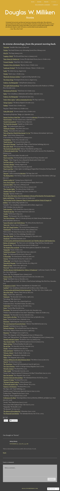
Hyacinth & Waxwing (9, 144)
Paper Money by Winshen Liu (11, 59)
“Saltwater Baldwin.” (9, 328)
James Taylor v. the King (10, 317)
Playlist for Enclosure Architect (12, 77)
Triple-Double (7, 371)
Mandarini (6, 239)
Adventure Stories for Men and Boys (13, 378)
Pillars (5, 295)
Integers (6, 216)
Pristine (6, 50)
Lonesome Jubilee (8, 185)
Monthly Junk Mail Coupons (11, 340)
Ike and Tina (7, 346)
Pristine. (6, 74)
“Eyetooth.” (6, 326)
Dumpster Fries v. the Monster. (12, 65)
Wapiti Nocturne (8, 142)
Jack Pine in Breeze (8, 162)
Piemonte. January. (9, 369)
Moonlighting (7, 140)
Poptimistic (7, 297)
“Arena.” (5, 319)
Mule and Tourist (8, 351)
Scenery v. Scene (8, 277)
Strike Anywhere (8, 209)
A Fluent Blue (7, 257)
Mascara (6, 174)
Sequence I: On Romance (10, 387)
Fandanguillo (7, 230)
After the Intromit (8, 376)
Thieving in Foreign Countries (11, 382)
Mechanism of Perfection (10, 91)
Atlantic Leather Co (8, 180)
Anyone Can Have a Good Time (11, 118)
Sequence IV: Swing (9, 380)
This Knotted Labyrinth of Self (12, 149)
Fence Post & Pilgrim (9, 183)
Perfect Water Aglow (9, 100)
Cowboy (6, 214)
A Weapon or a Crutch (9, 286)
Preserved (6, 268)
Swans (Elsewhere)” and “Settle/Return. (14, 223)
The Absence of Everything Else (12, 411)
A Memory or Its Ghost (9, 398)
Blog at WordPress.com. (30, 488)
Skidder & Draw (8, 266)
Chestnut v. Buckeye (9, 165)
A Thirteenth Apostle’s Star (10, 151)
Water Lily (6, 225)
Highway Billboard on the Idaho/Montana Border (17, 360)
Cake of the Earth (8, 112)
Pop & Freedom (8, 120)
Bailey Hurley (13, 441)
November (6, 194)
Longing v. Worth (8, 56)
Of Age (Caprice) (8, 103)
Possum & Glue (8, 245)
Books (39, 2)
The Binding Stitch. (9, 176)
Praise (46, 2)
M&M (5, 156)
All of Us (5, 53)
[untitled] (6, 288)
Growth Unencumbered (10, 122)
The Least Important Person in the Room (15, 324)
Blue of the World (8, 147)
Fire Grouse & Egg (8, 80)
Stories (53, 2)
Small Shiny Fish (8, 167)
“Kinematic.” (6, 322)
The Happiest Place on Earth (11, 248)
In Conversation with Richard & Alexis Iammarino (17, 290)
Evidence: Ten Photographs (11, 83)
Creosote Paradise (8, 62)
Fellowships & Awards (42, 5)
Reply (4, 453)
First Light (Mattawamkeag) (11, 86)
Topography (7, 250)
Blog (32, 2)
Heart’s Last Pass (8, 158)
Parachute (6, 47)
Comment (51, 479)
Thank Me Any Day (9, 212)
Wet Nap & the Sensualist (10, 124)
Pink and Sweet (8, 355)
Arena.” (5, 308)
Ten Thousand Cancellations (11, 414)
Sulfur (5, 126)
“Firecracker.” (6, 310)
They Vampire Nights (9, 189)
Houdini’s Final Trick (9, 192)
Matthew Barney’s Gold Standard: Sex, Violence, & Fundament (20, 270)
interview (34, 118)
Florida (6, 349)
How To (6, 362)
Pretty (5, 254)
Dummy (6, 259)
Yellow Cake (7, 261)
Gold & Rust (7, 306)
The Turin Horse (8, 364)
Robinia (6, 106)
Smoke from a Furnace (10, 252)
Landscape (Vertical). (9, 68)
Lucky (5, 71)
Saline (5, 94)
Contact (55, 5)
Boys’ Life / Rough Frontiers (11, 227)
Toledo (5, 279)
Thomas (6, 131)
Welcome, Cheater (8, 353)
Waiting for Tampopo (9, 129)
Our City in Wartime (9, 218)
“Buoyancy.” (6, 333)
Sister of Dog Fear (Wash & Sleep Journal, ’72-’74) (17, 133)
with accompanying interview (24, 100)
